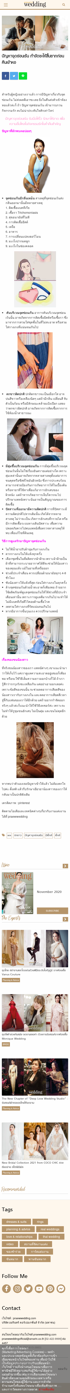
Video (10, 1244)
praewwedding (18, 816)
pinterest (24, 803)
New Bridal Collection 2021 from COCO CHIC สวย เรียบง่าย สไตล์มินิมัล (32, 1165)
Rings (40, 1221)
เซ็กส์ (57, 835)
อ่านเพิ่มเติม (45, 1389)
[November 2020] (65, 866)
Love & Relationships (19, 1236)
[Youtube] (40, 1288)
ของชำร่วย (13, 1251)
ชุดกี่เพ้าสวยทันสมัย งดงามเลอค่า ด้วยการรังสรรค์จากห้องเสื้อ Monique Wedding (34, 1036)
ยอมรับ (62, 1369)
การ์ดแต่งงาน (40, 1251)
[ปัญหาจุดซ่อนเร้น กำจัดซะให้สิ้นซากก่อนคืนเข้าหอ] (65, 919)
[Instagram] (18, 1288)
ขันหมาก (12, 1259)
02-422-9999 (53, 1339)
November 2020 (49, 892)
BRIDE (6, 1044)
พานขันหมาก (37, 1259)
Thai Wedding (51, 1236)
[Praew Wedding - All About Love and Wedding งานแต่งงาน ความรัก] (35, 4)
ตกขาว (18, 835)
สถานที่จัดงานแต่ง (36, 1244)
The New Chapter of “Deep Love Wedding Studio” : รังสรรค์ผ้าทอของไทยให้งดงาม (35, 1101)
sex (9, 835)
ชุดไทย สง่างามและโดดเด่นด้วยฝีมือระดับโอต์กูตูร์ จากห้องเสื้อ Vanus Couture (34, 972)
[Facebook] (7, 1288)
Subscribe (52, 910)
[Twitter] (29, 1288)
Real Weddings (50, 1229)
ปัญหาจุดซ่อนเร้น (34, 835)
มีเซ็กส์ (49, 835)
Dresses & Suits (16, 1221)
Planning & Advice (11, 979)
